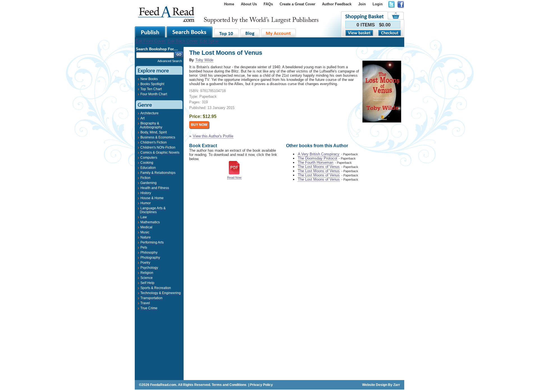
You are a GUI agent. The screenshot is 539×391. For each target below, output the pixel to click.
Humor (145, 203)
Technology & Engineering (160, 293)
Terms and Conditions (229, 385)
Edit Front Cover (150, 40)
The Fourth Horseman (315, 162)
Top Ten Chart (151, 89)
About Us (249, 4)
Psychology (149, 268)
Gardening (148, 183)
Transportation (151, 298)
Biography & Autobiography (151, 125)
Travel (145, 303)
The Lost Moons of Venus (319, 167)
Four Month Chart (153, 94)
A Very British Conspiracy (318, 154)
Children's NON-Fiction (157, 147)
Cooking (146, 163)
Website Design (374, 385)
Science (146, 278)
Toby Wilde (204, 60)
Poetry (145, 263)
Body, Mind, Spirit (153, 132)
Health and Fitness (154, 188)
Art (142, 118)
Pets (143, 247)
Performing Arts (152, 242)
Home (229, 4)
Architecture (149, 113)
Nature (145, 237)
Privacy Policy (261, 385)
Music (144, 232)
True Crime (148, 308)
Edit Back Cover (183, 40)
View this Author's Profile (213, 136)
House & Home (152, 198)
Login (378, 4)
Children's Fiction (153, 142)
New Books (149, 79)
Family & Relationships (157, 173)
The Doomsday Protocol (317, 158)
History (145, 193)
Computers (148, 158)
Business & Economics (157, 137)
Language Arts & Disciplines (153, 210)
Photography (150, 258)
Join (362, 4)
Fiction (145, 178)
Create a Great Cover (297, 4)
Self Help (147, 283)
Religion (146, 273)
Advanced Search (169, 61)
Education (148, 168)
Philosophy (148, 252)
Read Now (234, 177)
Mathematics (150, 222)
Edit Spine (209, 40)
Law (143, 217)
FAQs (268, 4)
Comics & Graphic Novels (159, 152)
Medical (146, 227)
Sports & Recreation (155, 288)
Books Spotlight (152, 84)
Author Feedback (336, 4)
